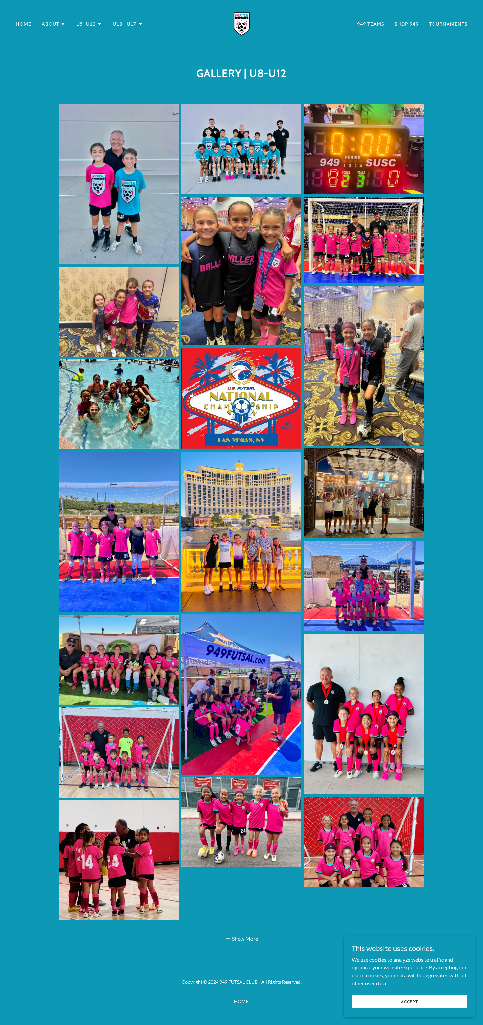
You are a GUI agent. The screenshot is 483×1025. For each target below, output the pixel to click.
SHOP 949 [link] (407, 24)
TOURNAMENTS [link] (448, 24)
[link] (242, 23)
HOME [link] (23, 24)
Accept (409, 1001)
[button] (54, 24)
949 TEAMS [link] (370, 24)
